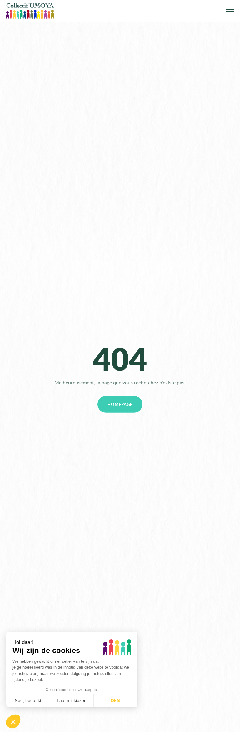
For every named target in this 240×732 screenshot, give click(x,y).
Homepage (120, 404)
